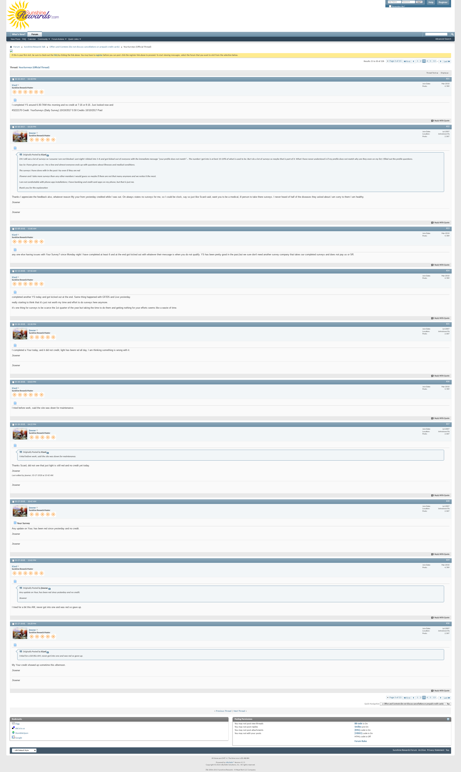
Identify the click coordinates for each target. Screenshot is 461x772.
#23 (447, 228)
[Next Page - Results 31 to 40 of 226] (440, 61)
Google (18, 738)
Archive (422, 750)
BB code (358, 723)
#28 (447, 501)
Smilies (358, 727)
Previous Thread (223, 711)
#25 (447, 324)
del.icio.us (20, 728)
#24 (447, 271)
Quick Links (73, 39)
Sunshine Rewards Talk (34, 47)
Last (445, 61)
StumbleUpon (21, 733)
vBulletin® (230, 763)
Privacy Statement (435, 750)
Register (443, 2)
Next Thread (239, 711)
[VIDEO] (358, 733)
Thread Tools (431, 73)
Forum (35, 34)
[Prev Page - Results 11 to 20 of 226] (413, 61)
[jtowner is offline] (20, 136)
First (408, 61)
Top (448, 704)
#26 (447, 382)
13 (434, 61)
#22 (447, 126)
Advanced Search (443, 39)
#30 (447, 623)
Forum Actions (58, 39)
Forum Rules (361, 741)
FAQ (24, 39)
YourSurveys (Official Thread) (34, 67)
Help (431, 2)
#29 (447, 560)
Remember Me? (398, 6)
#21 (447, 79)
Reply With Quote (442, 121)
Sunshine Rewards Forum (405, 750)
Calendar (32, 39)
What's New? (18, 34)
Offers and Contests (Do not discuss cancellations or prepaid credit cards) (85, 47)
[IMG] (357, 730)
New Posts (15, 39)
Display (444, 73)
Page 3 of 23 (395, 61)
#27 (447, 424)
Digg (17, 724)
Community (43, 39)
